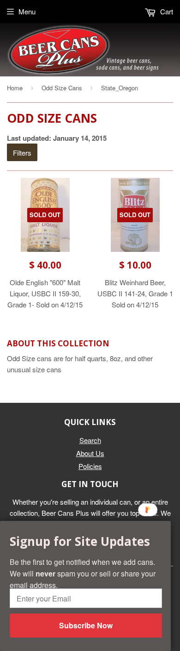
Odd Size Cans (62, 87)
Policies (90, 466)
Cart (165, 11)
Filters (22, 152)
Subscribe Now (86, 625)
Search (90, 440)
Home (15, 87)
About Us (90, 453)
